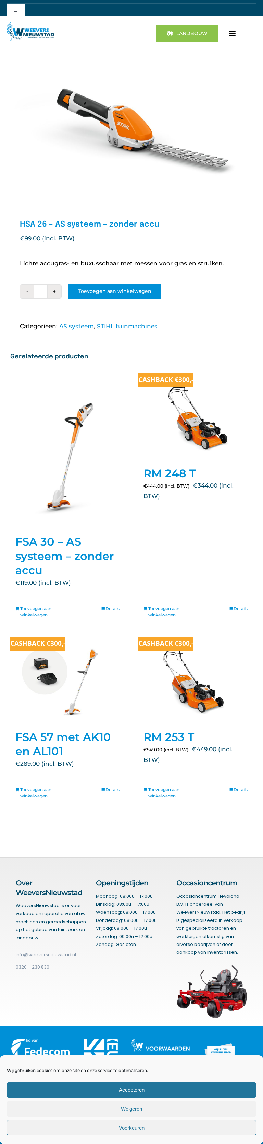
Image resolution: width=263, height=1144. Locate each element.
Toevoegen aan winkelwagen (114, 291)
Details (112, 608)
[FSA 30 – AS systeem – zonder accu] (67, 450)
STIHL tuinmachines (127, 326)
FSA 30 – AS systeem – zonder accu (64, 556)
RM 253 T (168, 737)
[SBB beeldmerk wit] (220, 1041)
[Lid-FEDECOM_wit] (40, 1041)
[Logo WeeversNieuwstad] (30, 25)
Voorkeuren (132, 1128)
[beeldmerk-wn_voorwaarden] (161, 1041)
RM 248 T (169, 473)
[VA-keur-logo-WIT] (101, 1041)
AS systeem (76, 326)
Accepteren (132, 1090)
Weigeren (131, 1109)
